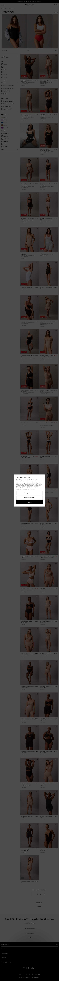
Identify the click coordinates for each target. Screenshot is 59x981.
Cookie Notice (21, 489)
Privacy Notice (30, 489)
